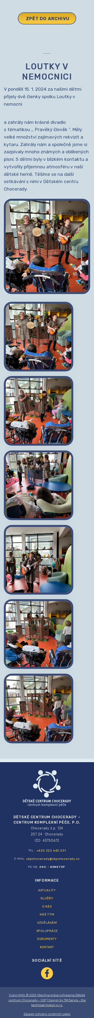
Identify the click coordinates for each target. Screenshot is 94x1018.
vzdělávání (47, 922)
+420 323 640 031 (51, 850)
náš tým (47, 914)
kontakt (47, 947)
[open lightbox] (38, 336)
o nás (47, 906)
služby (47, 898)
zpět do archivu (47, 18)
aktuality (47, 890)
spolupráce (47, 931)
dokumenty (47, 939)
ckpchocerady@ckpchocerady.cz (53, 859)
